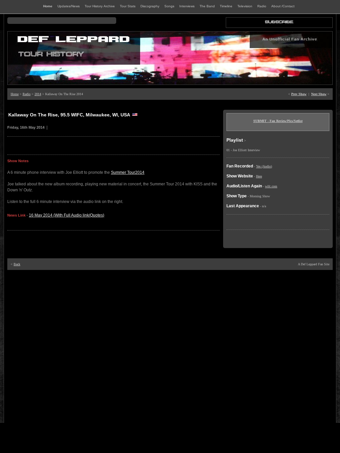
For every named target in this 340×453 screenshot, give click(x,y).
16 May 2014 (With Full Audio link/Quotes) (66, 215)
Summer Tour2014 (127, 172)
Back (17, 264)
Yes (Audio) (264, 166)
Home (15, 94)
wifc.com (271, 186)
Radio (27, 94)
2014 (38, 94)
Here (259, 176)
